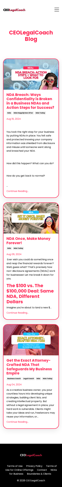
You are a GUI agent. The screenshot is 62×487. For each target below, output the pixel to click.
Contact (42, 470)
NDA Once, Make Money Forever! (28, 241)
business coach (14, 378)
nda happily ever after (23, 113)
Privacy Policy (34, 466)
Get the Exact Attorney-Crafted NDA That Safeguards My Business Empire (29, 367)
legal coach (28, 378)
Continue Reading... (17, 191)
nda (9, 113)
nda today (40, 113)
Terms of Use (15, 466)
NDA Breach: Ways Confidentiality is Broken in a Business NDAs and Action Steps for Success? (30, 101)
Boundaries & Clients (39, 474)
